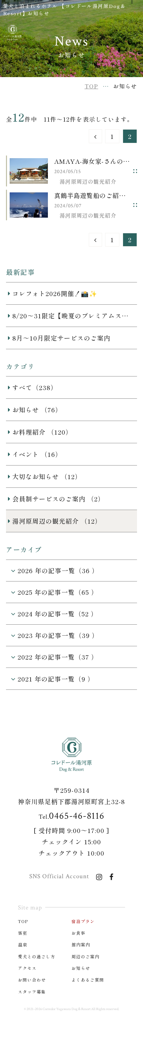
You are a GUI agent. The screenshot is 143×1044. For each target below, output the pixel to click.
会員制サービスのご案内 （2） (58, 498)
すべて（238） (34, 387)
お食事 (78, 933)
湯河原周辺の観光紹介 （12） (57, 520)
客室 (22, 933)
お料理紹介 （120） (42, 431)
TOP (23, 921)
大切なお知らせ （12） (46, 476)
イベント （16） (37, 454)
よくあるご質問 (88, 980)
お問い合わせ (32, 980)
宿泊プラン (83, 921)
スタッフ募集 (32, 992)
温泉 (22, 944)
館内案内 (81, 944)
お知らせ (81, 968)
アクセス (27, 968)
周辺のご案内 (85, 956)
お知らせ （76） (37, 409)
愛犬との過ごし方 (36, 956)
